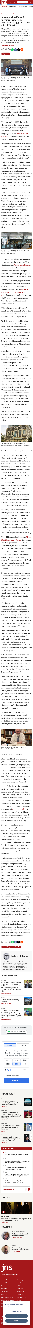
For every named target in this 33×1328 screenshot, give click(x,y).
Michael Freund (16, 1251)
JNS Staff (4, 1106)
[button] (9, 49)
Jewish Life (10, 14)
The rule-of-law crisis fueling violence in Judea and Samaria (16, 1220)
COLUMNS (6, 1226)
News (3, 14)
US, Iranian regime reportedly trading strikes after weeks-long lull (10, 1102)
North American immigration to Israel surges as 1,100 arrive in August (16, 1181)
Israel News (4, 1135)
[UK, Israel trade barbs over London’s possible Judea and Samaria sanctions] (28, 1138)
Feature (3, 1008)
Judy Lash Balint (7, 46)
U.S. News (3, 980)
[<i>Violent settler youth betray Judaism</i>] (28, 1001)
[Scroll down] (29, 1189)
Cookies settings (17, 1311)
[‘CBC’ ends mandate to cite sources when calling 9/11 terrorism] (28, 1127)
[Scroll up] (26, 1189)
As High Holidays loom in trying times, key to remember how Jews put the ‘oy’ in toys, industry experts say (11, 1014)
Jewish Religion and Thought (11, 947)
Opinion (3, 997)
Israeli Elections (23, 6)
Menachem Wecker (6, 993)
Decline (16, 1320)
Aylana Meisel (5, 1223)
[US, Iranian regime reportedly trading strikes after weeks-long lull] (28, 1102)
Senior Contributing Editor (18, 1231)
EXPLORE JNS (7, 1094)
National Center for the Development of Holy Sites (15, 292)
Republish (6, 54)
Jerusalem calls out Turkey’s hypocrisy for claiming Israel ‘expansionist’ (17, 1161)
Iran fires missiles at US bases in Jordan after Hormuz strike (16, 1155)
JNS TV (4, 1197)
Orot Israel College (19, 809)
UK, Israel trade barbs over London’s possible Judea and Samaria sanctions (11, 1138)
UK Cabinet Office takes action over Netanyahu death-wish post (15, 1168)
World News (4, 1110)
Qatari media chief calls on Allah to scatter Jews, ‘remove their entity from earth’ (17, 1175)
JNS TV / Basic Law (5, 1216)
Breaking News (9, 1149)
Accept (17, 1316)
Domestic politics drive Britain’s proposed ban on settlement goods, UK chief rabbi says (10, 1115)
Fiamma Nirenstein (17, 1237)
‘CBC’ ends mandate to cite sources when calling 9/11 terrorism (10, 1127)
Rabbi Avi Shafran (6, 1003)
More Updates (7, 1189)
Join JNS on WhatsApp (18, 1031)
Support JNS (23, 2)
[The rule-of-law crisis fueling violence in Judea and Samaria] (16, 1208)
